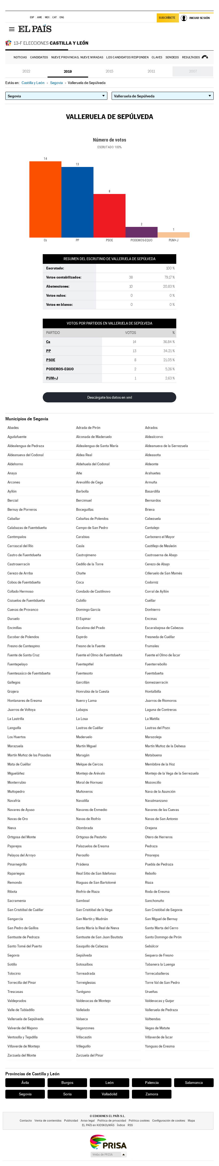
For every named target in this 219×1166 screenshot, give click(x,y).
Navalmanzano (156, 801)
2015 (109, 71)
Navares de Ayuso (20, 810)
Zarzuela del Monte (21, 1055)
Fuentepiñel (84, 664)
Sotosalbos (84, 964)
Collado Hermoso (20, 591)
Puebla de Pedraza (159, 864)
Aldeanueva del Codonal (25, 455)
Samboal (82, 901)
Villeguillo (83, 1046)
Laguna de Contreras (161, 710)
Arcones (13, 482)
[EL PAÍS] (35, 28)
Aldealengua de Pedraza (25, 446)
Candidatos (39, 57)
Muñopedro (16, 792)
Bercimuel (84, 500)
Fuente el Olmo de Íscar (162, 655)
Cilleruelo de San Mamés (163, 573)
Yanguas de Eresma (160, 1046)
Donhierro (152, 610)
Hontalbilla (153, 691)
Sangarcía (15, 919)
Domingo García (88, 610)
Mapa (191, 1120)
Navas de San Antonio (161, 819)
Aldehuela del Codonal (93, 464)
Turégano (83, 992)
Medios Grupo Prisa (108, 1154)
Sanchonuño (154, 901)
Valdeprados (16, 1001)
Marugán (82, 755)
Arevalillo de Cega (89, 482)
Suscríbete (167, 18)
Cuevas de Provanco (22, 610)
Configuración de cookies (168, 1120)
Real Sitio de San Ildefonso (96, 873)
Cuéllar (150, 601)
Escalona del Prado (90, 628)
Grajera (13, 691)
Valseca (82, 1019)
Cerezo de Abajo (157, 564)
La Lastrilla (15, 719)
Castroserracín (18, 564)
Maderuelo (84, 737)
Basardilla (152, 491)
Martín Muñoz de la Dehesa (165, 746)
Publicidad (71, 1120)
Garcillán (82, 682)
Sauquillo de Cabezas (92, 946)
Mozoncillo (153, 782)
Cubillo (81, 601)
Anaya (12, 473)
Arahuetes (153, 473)
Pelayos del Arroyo (21, 855)
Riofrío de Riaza (88, 892)
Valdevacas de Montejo (93, 1001)
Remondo (14, 883)
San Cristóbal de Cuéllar (25, 910)
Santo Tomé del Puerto (24, 946)
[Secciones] (11, 28)
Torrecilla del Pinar (21, 983)
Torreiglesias (86, 983)
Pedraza (151, 846)
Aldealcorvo (154, 437)
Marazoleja (153, 737)
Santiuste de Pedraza (23, 937)
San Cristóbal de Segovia (163, 910)
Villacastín (84, 1037)
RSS (130, 1125)
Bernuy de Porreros (22, 510)
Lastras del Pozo (157, 728)
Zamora (152, 1094)
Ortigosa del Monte (21, 837)
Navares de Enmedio (91, 810)
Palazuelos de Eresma (92, 846)
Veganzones (85, 1028)
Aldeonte (151, 464)
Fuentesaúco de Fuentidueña (28, 673)
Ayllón (12, 491)
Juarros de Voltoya (21, 710)
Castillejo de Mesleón (161, 546)
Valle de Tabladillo (20, 1010)
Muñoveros (84, 792)
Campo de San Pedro (92, 528)
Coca (80, 582)
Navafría (13, 801)
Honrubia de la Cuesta (92, 691)
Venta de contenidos (47, 1120)
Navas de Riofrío (88, 819)
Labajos (82, 710)
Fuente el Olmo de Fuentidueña (99, 655)
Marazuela (15, 746)
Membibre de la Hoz (160, 764)
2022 (26, 71)
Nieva (11, 828)
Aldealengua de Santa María (97, 446)
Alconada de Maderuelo (94, 437)
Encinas (151, 619)
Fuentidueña (154, 673)
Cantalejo (152, 528)
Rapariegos (16, 873)
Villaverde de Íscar (159, 1037)
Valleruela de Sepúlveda (25, 1019)
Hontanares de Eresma (24, 701)
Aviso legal (88, 1120)
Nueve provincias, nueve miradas (77, 57)
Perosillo (82, 855)
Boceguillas (84, 510)
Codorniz (151, 582)
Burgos (67, 1082)
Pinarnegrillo (17, 864)
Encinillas (14, 628)
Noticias (20, 57)
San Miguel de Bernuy (161, 919)
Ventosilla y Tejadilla (22, 1037)
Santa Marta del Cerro (161, 928)
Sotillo (12, 964)
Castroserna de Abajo (161, 555)
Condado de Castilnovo (93, 591)
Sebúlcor (152, 946)
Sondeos (172, 57)
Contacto (26, 1120)
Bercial (12, 500)
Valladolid (109, 1094)
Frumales (152, 646)
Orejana (151, 828)
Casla (80, 546)
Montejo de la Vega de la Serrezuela (172, 773)
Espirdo (81, 637)
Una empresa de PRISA (108, 1141)
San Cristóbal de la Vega (94, 910)
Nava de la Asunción (160, 792)
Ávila (25, 1082)
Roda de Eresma (157, 892)
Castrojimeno (86, 555)
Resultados (191, 57)
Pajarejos (14, 846)
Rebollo (150, 873)
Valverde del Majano (22, 1028)
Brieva (150, 510)
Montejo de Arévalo (90, 773)
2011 (151, 71)
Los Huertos (16, 737)
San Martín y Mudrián (92, 919)
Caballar (13, 519)
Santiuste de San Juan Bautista (99, 937)
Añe (79, 473)
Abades (13, 428)
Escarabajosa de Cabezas (164, 628)
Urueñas (151, 992)
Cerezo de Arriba (20, 573)
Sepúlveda (84, 955)
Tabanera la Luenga (160, 964)
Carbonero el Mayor (160, 537)
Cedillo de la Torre (89, 564)
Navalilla (82, 801)
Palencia (152, 1082)
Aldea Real (84, 455)
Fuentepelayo (17, 664)
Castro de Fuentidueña (24, 555)
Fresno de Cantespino (23, 646)
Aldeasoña (153, 455)
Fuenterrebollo (156, 664)
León (109, 1082)
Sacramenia (16, 901)
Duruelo (13, 619)
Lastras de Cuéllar (89, 728)
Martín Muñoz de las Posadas (29, 755)
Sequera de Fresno (159, 955)
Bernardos (153, 500)
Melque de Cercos (89, 764)
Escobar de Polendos (23, 637)
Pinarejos (152, 855)
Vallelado (83, 1010)
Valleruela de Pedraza (161, 1010)
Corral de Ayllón (157, 591)
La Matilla (152, 719)
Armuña (151, 482)
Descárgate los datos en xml (109, 397)
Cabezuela (153, 519)
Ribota (12, 892)
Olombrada (84, 828)
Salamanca (194, 1082)
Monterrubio (16, 782)
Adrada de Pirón (88, 428)
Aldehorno (15, 464)
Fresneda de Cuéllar (160, 637)
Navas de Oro (17, 819)
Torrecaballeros (157, 973)
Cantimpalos (16, 537)
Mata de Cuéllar (19, 764)
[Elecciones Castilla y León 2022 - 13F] (48, 42)
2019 (68, 71)
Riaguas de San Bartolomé (96, 883)
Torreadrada (85, 973)
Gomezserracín (156, 682)
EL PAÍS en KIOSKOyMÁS (98, 1125)
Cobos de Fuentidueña (24, 582)
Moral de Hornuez (89, 782)
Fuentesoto (84, 673)
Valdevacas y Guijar (159, 1001)
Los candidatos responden (127, 57)
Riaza (149, 883)
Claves (157, 57)
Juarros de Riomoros (161, 701)
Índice (121, 1125)
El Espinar (83, 619)
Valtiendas (153, 1019)
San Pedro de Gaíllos (22, 928)
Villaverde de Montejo (23, 1046)
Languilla (14, 728)
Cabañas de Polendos (92, 519)
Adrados (151, 428)
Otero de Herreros (159, 837)
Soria (67, 1094)
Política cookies (139, 1120)
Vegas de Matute (157, 1028)
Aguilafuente (16, 437)
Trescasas (15, 992)
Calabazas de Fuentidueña (27, 528)
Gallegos (13, 682)
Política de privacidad (111, 1120)
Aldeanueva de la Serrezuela (166, 446)
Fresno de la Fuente (90, 646)
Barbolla (82, 491)
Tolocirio (14, 973)
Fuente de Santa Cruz (23, 655)
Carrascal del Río (20, 546)
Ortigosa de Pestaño (91, 837)
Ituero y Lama (86, 701)
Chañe (81, 573)
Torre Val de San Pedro (162, 983)
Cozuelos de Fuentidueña (26, 601)
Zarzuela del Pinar (89, 1055)
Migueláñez (16, 773)
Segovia (13, 955)
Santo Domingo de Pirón (163, 937)
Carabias (82, 537)
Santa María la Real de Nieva (97, 928)
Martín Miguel (86, 746)
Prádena (82, 864)
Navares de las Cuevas (162, 810)
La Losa (82, 719)
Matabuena (153, 755)
